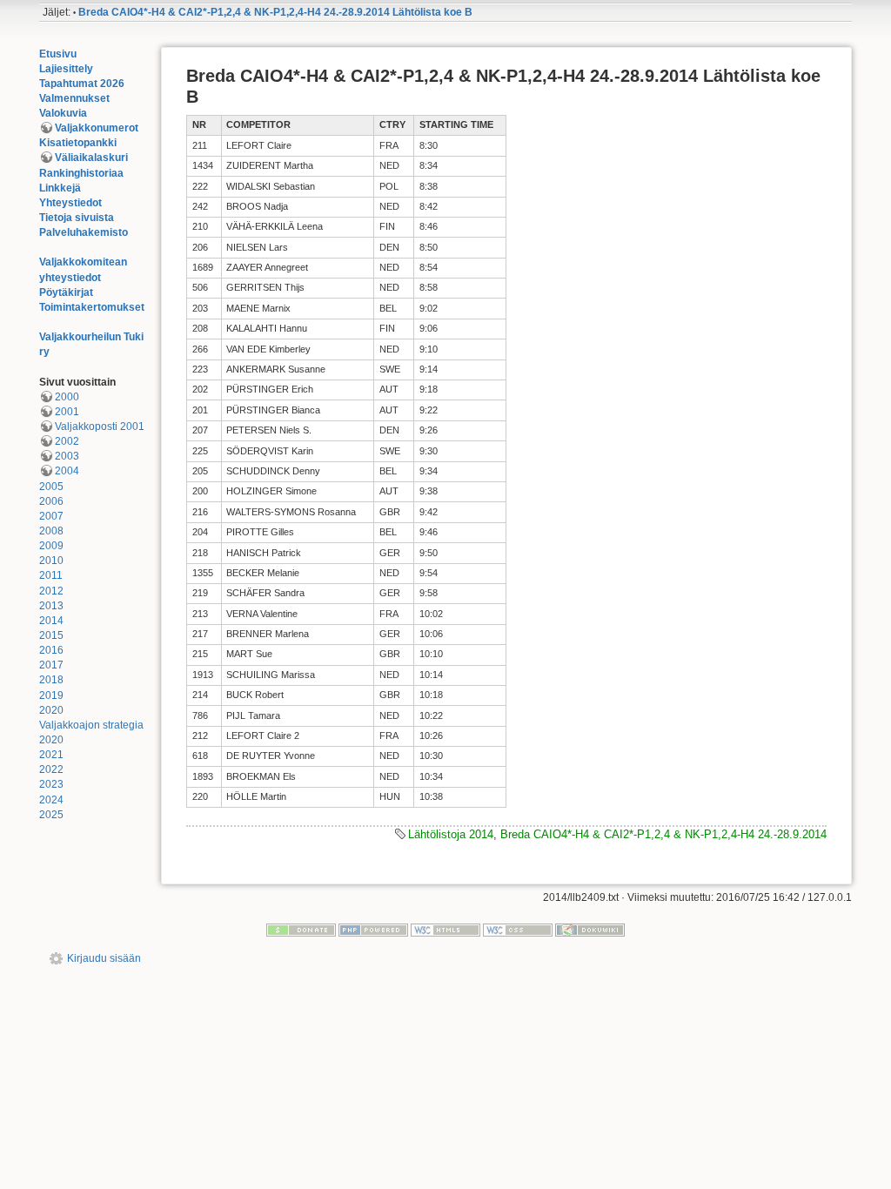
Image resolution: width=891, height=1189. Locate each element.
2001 (67, 412)
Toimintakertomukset (91, 307)
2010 (51, 560)
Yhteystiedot (70, 203)
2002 (67, 441)
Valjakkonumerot (96, 128)
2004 (67, 471)
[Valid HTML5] (445, 930)
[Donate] (301, 930)
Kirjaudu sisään (104, 958)
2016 (51, 650)
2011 (51, 575)
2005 (51, 486)
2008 (51, 531)
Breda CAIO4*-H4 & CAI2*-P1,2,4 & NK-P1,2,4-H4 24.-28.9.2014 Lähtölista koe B (275, 12)
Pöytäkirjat (66, 292)
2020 (51, 710)
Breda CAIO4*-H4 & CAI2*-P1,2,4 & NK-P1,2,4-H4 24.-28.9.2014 (663, 834)
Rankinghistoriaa (81, 173)
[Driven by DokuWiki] (590, 930)
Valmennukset (74, 98)
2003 (67, 456)
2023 (51, 784)
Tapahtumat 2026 (81, 83)
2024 (51, 800)
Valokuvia (63, 113)
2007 (51, 516)
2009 (51, 546)
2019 (51, 695)
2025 (51, 815)
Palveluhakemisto (83, 232)
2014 (51, 621)
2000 (67, 397)
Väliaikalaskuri (91, 157)
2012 (51, 591)
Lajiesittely (66, 69)
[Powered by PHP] (373, 930)
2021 (51, 755)
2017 (51, 665)
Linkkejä (60, 188)
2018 (51, 680)
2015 (51, 635)
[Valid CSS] (518, 930)
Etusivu (58, 54)
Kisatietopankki (78, 143)
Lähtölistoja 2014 (450, 834)
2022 (51, 769)
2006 (51, 501)
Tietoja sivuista (76, 218)
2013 (51, 606)
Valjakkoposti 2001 (99, 426)
